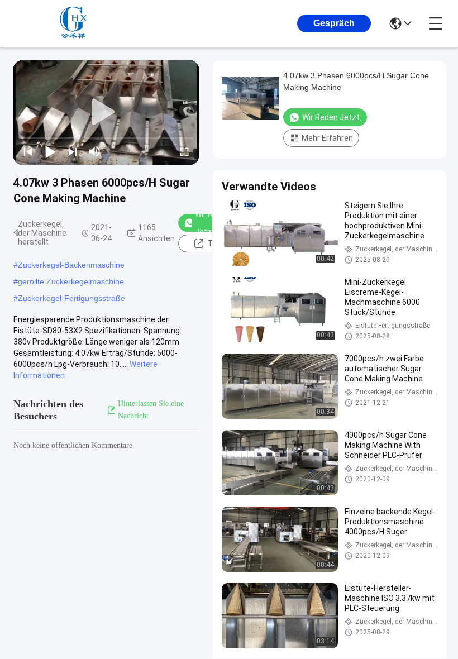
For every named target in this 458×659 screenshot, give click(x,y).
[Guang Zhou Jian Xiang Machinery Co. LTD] (74, 23)
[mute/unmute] (95, 151)
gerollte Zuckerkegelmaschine (71, 281)
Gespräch (334, 23)
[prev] (28, 151)
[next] (72, 151)
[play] (106, 112)
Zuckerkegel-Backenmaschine (71, 264)
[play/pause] (50, 151)
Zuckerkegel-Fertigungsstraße (71, 298)
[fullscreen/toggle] (184, 151)
